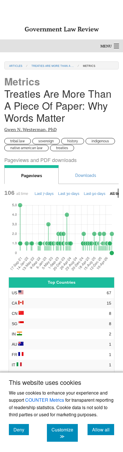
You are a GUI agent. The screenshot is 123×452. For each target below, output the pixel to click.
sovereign (46, 141)
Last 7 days (44, 193)
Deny (21, 429)
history (72, 141)
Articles (15, 65)
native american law (26, 148)
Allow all (103, 429)
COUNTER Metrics (44, 400)
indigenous (100, 141)
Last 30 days (68, 193)
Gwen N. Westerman (30, 129)
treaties (62, 148)
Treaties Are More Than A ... (52, 65)
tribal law (17, 141)
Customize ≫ (64, 432)
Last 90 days (94, 193)
